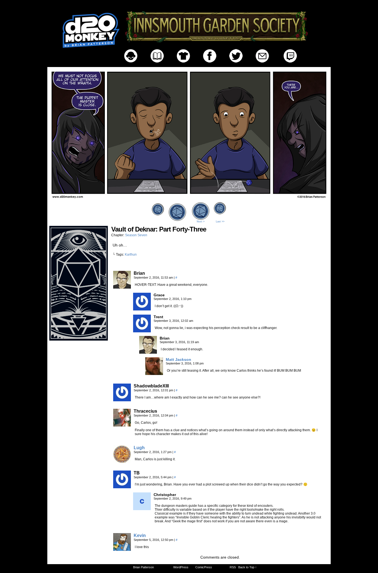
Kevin (140, 535)
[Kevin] (122, 549)
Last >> (220, 221)
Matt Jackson (178, 359)
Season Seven (136, 235)
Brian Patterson (143, 567)
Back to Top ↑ (247, 567)
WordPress (180, 567)
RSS (233, 567)
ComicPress (203, 567)
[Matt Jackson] (154, 373)
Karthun (131, 254)
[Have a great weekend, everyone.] (189, 199)
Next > (200, 221)
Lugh (139, 447)
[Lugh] (122, 461)
